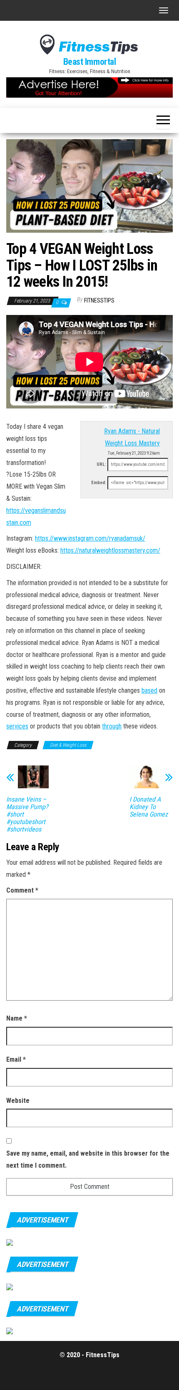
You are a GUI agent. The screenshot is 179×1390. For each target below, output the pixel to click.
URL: (101, 464)
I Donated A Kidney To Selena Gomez (148, 807)
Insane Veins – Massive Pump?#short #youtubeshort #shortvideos (27, 814)
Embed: (98, 482)
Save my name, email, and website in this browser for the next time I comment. (87, 1159)
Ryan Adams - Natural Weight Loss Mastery (132, 437)
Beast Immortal (89, 62)
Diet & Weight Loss (68, 745)
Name (16, 1018)
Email (16, 1059)
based (149, 690)
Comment (22, 890)
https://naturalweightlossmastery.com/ (110, 550)
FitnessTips (99, 300)
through (112, 726)
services (17, 726)
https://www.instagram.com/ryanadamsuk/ (90, 538)
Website (18, 1101)
